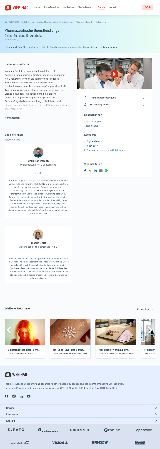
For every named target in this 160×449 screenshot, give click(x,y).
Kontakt (113, 7)
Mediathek (68, 7)
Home (37, 7)
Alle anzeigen (143, 309)
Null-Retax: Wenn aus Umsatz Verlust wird (123, 349)
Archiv (101, 7)
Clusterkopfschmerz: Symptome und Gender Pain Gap (39, 349)
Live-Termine (51, 7)
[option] (25, 339)
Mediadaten (84, 7)
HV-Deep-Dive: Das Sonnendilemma (73, 349)
